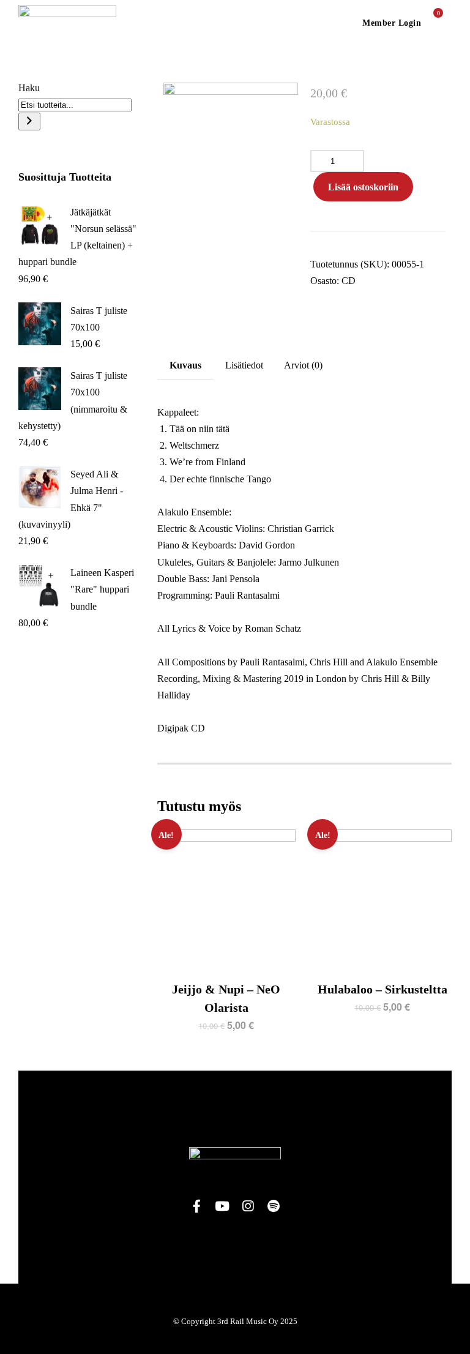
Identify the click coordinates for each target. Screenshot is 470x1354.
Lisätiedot (244, 365)
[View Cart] (433, 22)
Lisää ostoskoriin (363, 187)
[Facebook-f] (196, 1206)
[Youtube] (222, 1206)
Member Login (391, 23)
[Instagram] (248, 1206)
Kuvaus (185, 365)
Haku (29, 88)
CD (348, 280)
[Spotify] (273, 1206)
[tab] (185, 365)
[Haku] (29, 121)
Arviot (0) (303, 365)
